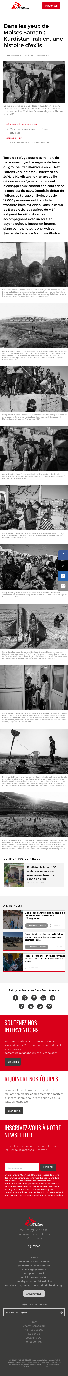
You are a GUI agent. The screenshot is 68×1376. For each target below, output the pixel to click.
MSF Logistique (34, 1329)
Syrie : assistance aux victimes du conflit (30, 143)
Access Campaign (34, 1325)
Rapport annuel (34, 1273)
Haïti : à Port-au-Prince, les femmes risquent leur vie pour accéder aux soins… (45, 958)
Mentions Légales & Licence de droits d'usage (34, 1285)
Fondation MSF (34, 1341)
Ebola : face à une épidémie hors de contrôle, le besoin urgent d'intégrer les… (45, 916)
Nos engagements (34, 1269)
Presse (34, 1257)
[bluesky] (49, 1006)
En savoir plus (14, 1110)
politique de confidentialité (48, 1195)
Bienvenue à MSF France (34, 1261)
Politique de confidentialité (34, 1281)
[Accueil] (20, 6)
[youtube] (43, 998)
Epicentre (34, 1333)
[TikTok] (21, 1006)
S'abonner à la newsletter (34, 1265)
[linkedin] (52, 998)
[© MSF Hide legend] (13, 919)
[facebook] (15, 998)
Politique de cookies (34, 1277)
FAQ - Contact (34, 1246)
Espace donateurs (34, 1293)
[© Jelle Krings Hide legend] (13, 962)
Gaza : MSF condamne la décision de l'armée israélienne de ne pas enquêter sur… (44, 937)
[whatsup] (40, 1006)
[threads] (31, 1006)
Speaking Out (34, 1337)
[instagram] (34, 998)
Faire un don (13, 1062)
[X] (25, 998)
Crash (34, 1321)
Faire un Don (51, 5)
